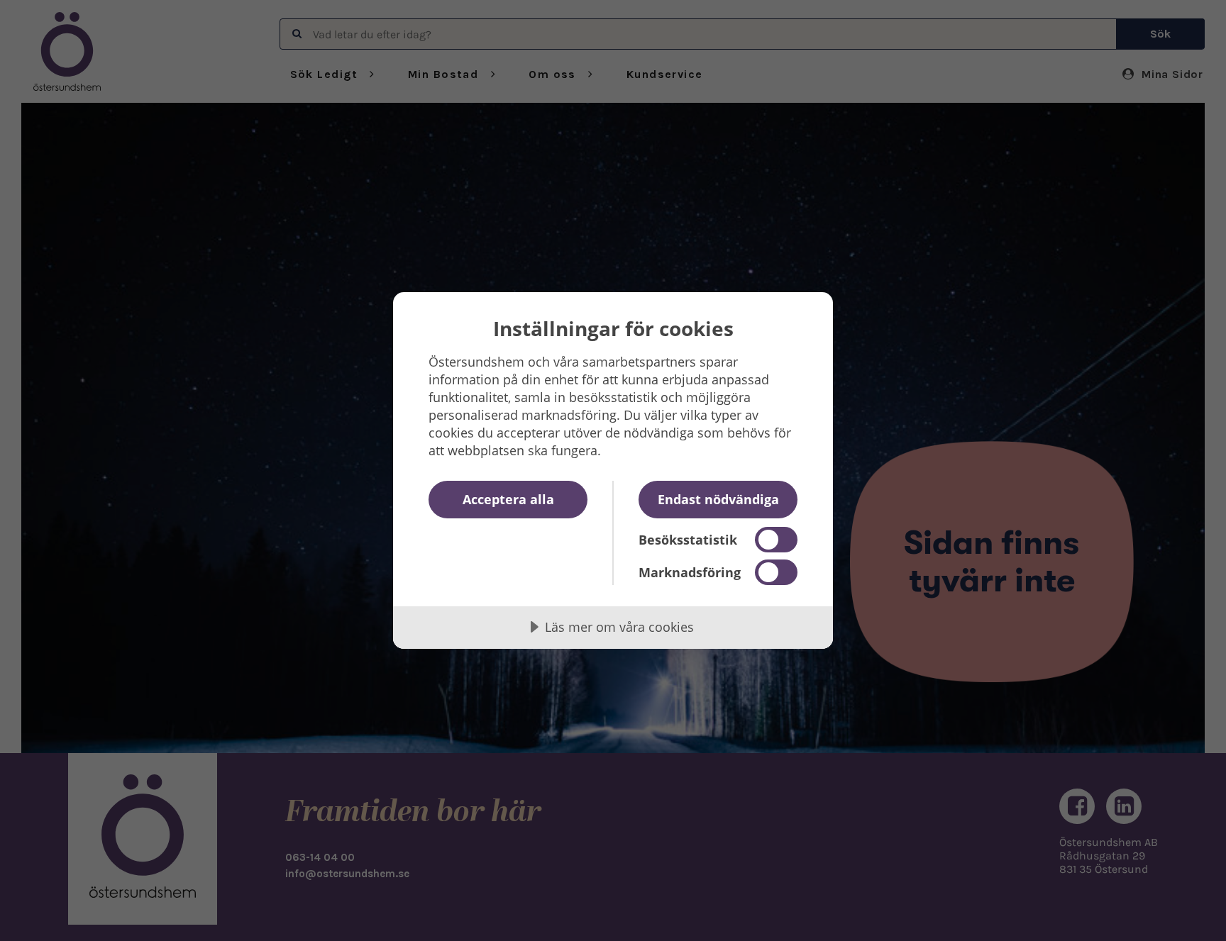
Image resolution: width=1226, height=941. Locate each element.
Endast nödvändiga (718, 499)
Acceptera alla (508, 499)
